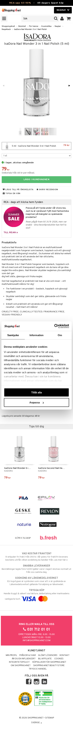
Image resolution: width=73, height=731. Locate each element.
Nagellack (6, 29)
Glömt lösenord (47, 655)
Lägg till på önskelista (19, 189)
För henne (33, 26)
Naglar (58, 26)
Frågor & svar (27, 655)
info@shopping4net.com (36, 640)
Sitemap (49, 718)
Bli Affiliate (45, 658)
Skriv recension (48, 189)
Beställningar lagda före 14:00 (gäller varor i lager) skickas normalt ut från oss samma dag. (36, 569)
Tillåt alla (36, 392)
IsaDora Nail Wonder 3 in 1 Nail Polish (30, 29)
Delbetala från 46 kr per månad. (18, 172)
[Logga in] (62, 18)
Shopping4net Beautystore (49, 665)
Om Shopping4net (21, 665)
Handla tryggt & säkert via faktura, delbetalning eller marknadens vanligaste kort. (36, 595)
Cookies (58, 658)
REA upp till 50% (20, 3)
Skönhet (22, 26)
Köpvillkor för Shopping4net (49, 662)
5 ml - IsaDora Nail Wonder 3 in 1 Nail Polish (40, 145)
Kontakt (64, 655)
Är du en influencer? (23, 658)
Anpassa (34, 402)
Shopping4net (8, 26)
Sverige (35, 722)
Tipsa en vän (12, 193)
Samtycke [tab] (13, 335)
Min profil (11, 655)
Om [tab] (60, 335)
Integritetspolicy (19, 662)
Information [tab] (36, 335)
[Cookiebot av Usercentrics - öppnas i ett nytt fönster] (54, 326)
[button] (68, 18)
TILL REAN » (11, 232)
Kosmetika (46, 26)
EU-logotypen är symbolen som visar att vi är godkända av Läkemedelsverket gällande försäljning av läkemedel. (36, 581)
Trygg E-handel (38, 669)
